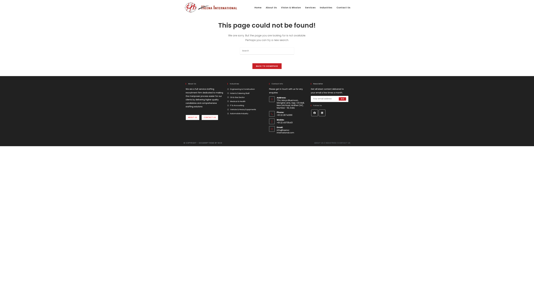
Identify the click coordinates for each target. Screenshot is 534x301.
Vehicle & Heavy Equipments (243, 109)
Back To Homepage (267, 66)
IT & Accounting (237, 105)
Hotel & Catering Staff (239, 93)
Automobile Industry (239, 113)
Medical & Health (237, 101)
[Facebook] (314, 113)
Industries (331, 143)
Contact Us (210, 117)
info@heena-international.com (285, 131)
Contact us (344, 143)
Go (342, 99)
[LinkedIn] (322, 113)
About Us (192, 117)
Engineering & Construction (242, 89)
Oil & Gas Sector (237, 97)
